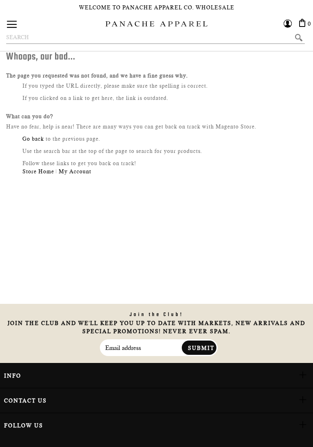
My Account (75, 171)
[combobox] (155, 37)
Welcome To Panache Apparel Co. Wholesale (156, 7)
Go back (33, 138)
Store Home (38, 171)
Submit (201, 348)
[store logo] (156, 24)
